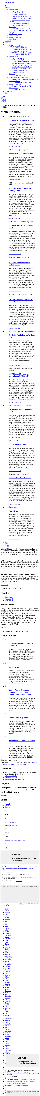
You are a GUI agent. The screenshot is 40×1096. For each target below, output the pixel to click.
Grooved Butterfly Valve (18, 718)
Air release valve (14, 35)
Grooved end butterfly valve (21, 20)
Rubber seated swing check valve (22, 30)
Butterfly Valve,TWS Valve (20, 70)
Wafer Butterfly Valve (19, 58)
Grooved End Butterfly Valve (21, 63)
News (6, 42)
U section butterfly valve (19, 14)
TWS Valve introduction (16, 46)
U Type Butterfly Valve (19, 60)
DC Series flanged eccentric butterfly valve (19, 264)
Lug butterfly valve (18, 13)
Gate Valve (12, 74)
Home (6, 6)
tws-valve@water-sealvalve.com (15, 840)
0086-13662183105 (11, 822)
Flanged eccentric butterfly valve (22, 18)
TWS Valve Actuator (18, 89)
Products (7, 8)
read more (4, 585)
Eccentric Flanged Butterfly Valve (22, 65)
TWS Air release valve (17, 445)
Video (6, 44)
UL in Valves (14, 667)
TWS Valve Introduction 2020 (21, 53)
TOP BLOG (12, 764)
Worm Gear (12, 39)
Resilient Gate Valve (18, 75)
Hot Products (34, 762)
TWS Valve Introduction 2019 (21, 51)
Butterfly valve (13, 9)
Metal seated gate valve (19, 25)
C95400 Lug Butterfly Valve (21, 68)
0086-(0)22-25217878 (11, 825)
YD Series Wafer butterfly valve (21, 120)
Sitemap (4, 764)
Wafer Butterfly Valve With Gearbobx (24, 61)
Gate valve (12, 21)
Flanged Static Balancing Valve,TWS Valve (25, 79)
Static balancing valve (15, 34)
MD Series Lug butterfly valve (21, 153)
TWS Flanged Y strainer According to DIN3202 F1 (19, 375)
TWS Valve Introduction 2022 (21, 55)
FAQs (6, 93)
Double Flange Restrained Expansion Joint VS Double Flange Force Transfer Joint (20, 692)
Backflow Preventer (15, 37)
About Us (8, 41)
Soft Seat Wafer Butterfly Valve (22, 67)
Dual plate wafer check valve (21, 28)
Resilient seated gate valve (20, 23)
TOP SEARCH (21, 764)
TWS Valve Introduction (19, 48)
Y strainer (11, 32)
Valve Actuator (13, 88)
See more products (15, 146)
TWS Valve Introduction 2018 (21, 49)
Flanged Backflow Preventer (20, 478)
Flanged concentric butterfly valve (22, 16)
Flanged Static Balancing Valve (18, 77)
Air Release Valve (14, 81)
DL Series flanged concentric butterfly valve (20, 189)
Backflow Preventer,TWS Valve (22, 86)
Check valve (12, 27)
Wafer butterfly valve (18, 11)
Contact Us (8, 91)
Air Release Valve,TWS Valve (21, 82)
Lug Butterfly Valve (18, 72)
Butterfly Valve (13, 56)
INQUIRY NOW (6, 795)
